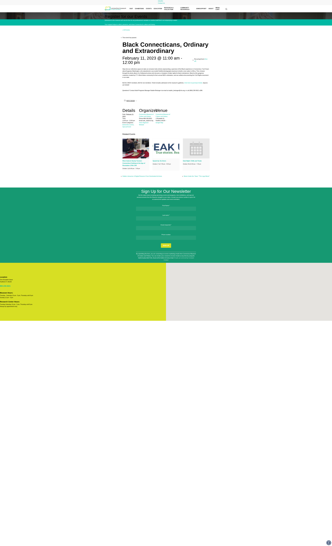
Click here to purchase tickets (193, 83)
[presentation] (136, 148)
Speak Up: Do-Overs (159, 161)
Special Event (126, 127)
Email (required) (166, 225)
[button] (328, 542)
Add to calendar (130, 100)
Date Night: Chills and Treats (192, 161)
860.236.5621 (5, 286)
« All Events (126, 30)
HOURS (160, 1)
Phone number (166, 234)
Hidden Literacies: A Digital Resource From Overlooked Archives (142, 176)
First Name (166, 205)
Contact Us (161, 3)
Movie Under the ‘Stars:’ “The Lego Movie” (197, 176)
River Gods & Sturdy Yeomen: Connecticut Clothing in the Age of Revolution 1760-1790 (134, 163)
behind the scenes (128, 124)
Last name (166, 215)
